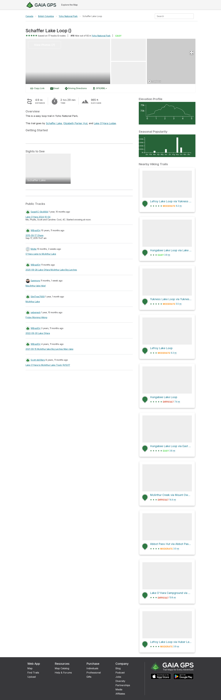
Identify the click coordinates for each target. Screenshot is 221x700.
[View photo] (128, 50)
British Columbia (46, 16)
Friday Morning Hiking (36, 317)
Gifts (88, 676)
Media (118, 689)
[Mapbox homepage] (154, 81)
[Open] (192, 16)
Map (29, 668)
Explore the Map (69, 4)
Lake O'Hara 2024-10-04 (38, 217)
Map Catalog (62, 668)
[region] (171, 61)
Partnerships (122, 685)
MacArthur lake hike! (36, 285)
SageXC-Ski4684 (39, 211)
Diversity (120, 681)
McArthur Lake (33, 301)
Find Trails (33, 672)
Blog (118, 668)
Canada (29, 16)
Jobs (118, 676)
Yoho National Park (68, 16)
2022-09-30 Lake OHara (38, 333)
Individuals (92, 668)
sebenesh (36, 312)
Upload (31, 676)
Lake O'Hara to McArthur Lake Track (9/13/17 (48, 365)
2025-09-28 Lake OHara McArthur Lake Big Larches (51, 269)
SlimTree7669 (38, 296)
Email (54, 88)
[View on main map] (191, 52)
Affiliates (120, 693)
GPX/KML (98, 88)
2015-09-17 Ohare (34, 235)
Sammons (35, 280)
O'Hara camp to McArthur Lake (41, 254)
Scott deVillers (38, 360)
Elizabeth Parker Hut (75, 123)
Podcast (120, 672)
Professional (93, 672)
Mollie (34, 249)
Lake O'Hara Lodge (105, 123)
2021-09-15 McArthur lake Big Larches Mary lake (49, 349)
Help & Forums (63, 672)
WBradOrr (36, 230)
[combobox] (172, 16)
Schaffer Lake (54, 123)
